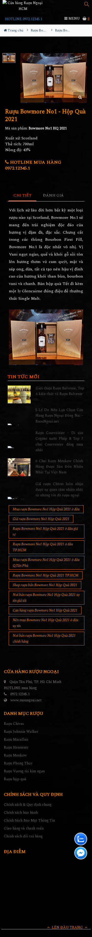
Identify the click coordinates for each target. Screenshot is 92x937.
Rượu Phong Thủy (18, 763)
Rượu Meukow (15, 755)
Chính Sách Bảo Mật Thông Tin (29, 820)
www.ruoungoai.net (26, 700)
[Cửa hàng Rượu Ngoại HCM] (23, 6)
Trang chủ (15, 30)
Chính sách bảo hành (21, 812)
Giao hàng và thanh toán (24, 828)
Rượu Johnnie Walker (21, 731)
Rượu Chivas (14, 723)
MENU (73, 18)
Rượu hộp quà (15, 779)
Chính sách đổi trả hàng (23, 836)
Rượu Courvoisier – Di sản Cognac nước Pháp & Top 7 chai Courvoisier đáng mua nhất (59, 441)
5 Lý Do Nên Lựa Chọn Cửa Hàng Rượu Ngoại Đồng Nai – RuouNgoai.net (59, 415)
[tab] (23, 196)
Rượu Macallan (16, 739)
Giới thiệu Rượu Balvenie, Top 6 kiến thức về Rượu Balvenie (60, 391)
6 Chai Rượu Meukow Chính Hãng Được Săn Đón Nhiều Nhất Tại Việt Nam (59, 466)
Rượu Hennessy (16, 747)
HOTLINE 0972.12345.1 (23, 19)
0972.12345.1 (20, 694)
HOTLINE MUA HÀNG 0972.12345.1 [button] (33, 165)
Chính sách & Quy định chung (28, 804)
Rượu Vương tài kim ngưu (24, 771)
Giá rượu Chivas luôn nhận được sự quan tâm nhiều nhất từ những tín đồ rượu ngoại (59, 489)
